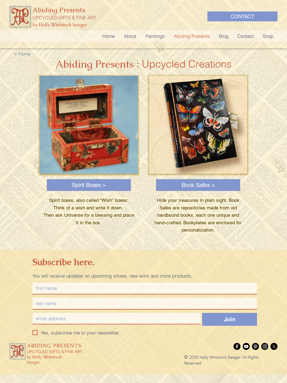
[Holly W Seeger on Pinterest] (255, 346)
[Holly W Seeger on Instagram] (264, 346)
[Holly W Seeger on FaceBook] (236, 346)
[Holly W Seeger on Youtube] (246, 346)
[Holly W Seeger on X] (273, 346)
